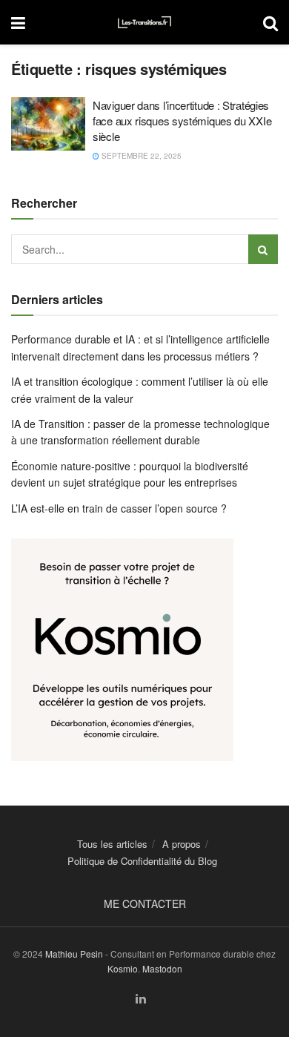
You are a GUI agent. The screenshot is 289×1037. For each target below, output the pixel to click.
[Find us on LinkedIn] (141, 999)
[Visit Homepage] (144, 22)
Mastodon (162, 968)
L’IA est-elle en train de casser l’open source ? (119, 508)
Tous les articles (112, 844)
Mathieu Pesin (74, 953)
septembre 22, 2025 (140, 156)
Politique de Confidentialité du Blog (142, 861)
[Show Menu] (18, 22)
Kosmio (122, 968)
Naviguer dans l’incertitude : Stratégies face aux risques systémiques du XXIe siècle (182, 120)
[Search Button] (270, 22)
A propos (181, 844)
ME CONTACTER (145, 903)
